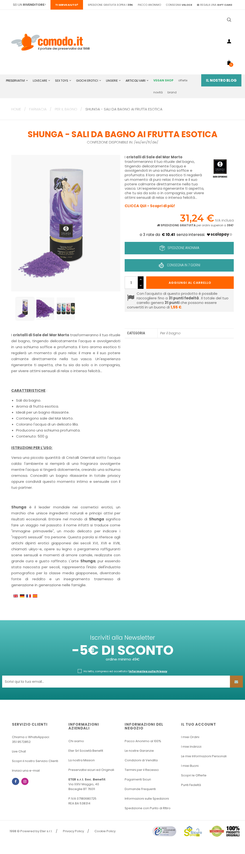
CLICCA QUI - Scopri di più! (150, 205)
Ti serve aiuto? (66, 5)
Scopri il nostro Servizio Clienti (35, 761)
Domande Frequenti (140, 789)
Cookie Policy (105, 831)
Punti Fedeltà (191, 785)
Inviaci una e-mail (26, 770)
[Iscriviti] (236, 682)
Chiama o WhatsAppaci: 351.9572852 (31, 739)
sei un (28, 4)
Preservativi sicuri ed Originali (91, 770)
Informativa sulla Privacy (148, 671)
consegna (179, 5)
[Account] (229, 42)
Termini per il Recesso (142, 770)
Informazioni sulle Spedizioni (147, 798)
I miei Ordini (190, 737)
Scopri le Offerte (193, 775)
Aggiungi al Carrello (190, 282)
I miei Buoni (190, 765)
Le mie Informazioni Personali (204, 756)
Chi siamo (76, 741)
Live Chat (19, 751)
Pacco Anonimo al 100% (143, 741)
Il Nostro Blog (221, 80)
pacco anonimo (149, 5)
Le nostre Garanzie (139, 750)
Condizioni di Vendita (141, 760)
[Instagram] (24, 781)
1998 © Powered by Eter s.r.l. (31, 831)
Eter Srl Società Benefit (85, 750)
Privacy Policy (73, 831)
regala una (216, 5)
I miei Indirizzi (191, 746)
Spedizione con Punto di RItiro (148, 808)
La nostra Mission (81, 760)
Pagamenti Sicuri (138, 779)
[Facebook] (15, 781)
